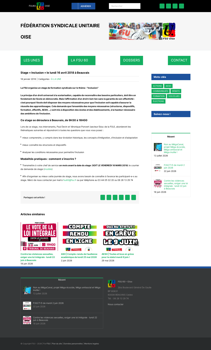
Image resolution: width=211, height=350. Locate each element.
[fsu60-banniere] (142, 23)
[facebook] (162, 6)
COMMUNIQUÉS (160, 91)
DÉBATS (176, 91)
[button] (23, 243)
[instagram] (181, 6)
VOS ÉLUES (174, 96)
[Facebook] (152, 122)
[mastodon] (175, 6)
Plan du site (57, 343)
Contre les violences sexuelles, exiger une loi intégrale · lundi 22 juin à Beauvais (38, 257)
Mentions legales (91, 343)
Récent (171, 136)
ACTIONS (157, 86)
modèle (48, 169)
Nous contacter (115, 304)
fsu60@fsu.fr (69, 180)
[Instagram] (161, 122)
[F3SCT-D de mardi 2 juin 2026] (158, 165)
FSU (48, 343)
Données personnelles (73, 343)
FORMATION (159, 96)
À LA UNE (56, 79)
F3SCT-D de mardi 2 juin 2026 (174, 166)
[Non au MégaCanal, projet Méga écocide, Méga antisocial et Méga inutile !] (158, 144)
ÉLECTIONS (158, 101)
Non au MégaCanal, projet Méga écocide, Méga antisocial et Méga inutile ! (174, 148)
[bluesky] (168, 6)
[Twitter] (156, 122)
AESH (168, 86)
